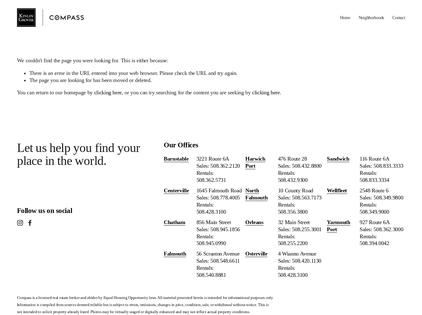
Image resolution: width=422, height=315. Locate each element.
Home (345, 17)
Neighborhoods (371, 17)
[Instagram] (20, 223)
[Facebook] (30, 223)
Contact (398, 17)
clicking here (108, 92)
